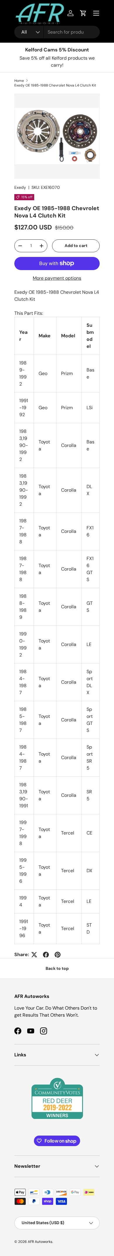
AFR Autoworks (40, 1241)
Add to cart (76, 245)
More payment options (57, 278)
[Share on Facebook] (46, 954)
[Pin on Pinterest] (57, 954)
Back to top (57, 968)
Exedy (20, 187)
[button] (83, 13)
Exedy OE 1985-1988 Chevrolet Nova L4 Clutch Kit (55, 85)
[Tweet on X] (34, 954)
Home (19, 80)
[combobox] (57, 32)
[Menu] (96, 13)
